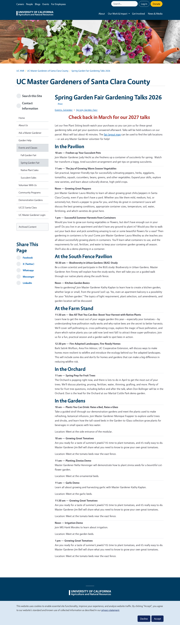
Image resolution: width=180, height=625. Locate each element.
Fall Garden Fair (28, 155)
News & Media (155, 13)
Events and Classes (28, 147)
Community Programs (30, 192)
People (29, 4)
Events (45, 4)
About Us (23, 125)
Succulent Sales (28, 177)
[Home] (34, 13)
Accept (157, 618)
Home (22, 117)
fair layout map (112, 134)
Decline (144, 618)
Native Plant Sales (29, 170)
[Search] (136, 3)
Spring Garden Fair (30, 162)
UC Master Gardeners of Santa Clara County (47, 70)
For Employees (58, 4)
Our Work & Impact (117, 13)
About (102, 13)
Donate (156, 3)
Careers (20, 4)
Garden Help (25, 140)
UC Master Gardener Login (32, 214)
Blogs (37, 4)
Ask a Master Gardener (30, 132)
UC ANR (20, 70)
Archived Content (27, 226)
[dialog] (90, 613)
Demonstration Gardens (31, 200)
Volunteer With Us (28, 185)
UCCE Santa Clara (28, 207)
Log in (144, 3)
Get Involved (138, 13)
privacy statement (110, 610)
